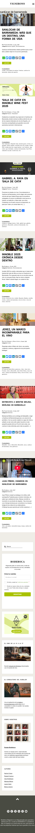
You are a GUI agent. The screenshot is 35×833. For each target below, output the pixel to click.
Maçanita (21, 298)
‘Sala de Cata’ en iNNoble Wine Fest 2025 (15, 103)
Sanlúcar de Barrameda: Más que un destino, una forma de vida (16, 34)
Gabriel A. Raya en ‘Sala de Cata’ (15, 180)
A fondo (9, 343)
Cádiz (17, 223)
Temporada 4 (15, 113)
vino (20, 150)
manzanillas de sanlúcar (12, 70)
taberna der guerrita (13, 72)
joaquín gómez (17, 147)
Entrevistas (10, 412)
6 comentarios (6, 367)
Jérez (22, 369)
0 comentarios (6, 221)
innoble (4, 70)
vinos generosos (14, 446)
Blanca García (8, 787)
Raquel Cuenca (8, 776)
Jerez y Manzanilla (11, 370)
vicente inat (15, 150)
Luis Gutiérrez (25, 147)
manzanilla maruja (16, 526)
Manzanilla (10, 225)
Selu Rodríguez (8, 778)
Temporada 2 (15, 189)
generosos (4, 225)
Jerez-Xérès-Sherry (21, 370)
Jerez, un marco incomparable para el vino (15, 332)
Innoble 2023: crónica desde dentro (12, 257)
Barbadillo (4, 444)
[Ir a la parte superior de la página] (17, 800)
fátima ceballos (11, 145)
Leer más (6, 63)
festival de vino (10, 298)
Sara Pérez (29, 149)
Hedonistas (9, 268)
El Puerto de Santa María (8, 369)
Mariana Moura (8, 781)
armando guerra (22, 143)
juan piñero (8, 526)
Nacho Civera (8, 773)
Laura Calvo (7, 784)
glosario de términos (15, 666)
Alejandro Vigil (14, 143)
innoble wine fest (9, 147)
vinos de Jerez (22, 300)
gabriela (28, 223)
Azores (4, 298)
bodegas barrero (12, 223)
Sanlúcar (21, 70)
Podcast (9, 113)
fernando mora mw (19, 145)
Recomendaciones (20, 46)
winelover (4, 226)
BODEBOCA (22, 821)
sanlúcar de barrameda (19, 149)
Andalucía (4, 223)
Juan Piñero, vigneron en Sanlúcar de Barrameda (15, 482)
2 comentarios (6, 68)
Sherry (19, 372)
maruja (23, 526)
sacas (25, 444)
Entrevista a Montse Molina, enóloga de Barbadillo (16, 403)
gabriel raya (23, 223)
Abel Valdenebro (6, 143)
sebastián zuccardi (6, 150)
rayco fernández (9, 149)
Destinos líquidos (11, 46)
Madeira (26, 298)
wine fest (8, 301)
